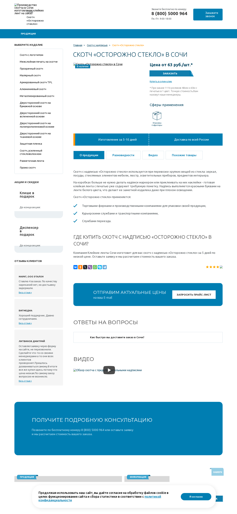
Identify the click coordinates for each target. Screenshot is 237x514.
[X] (85, 267)
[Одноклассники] (80, 267)
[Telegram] (105, 267)
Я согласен (196, 496)
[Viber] (90, 267)
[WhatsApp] (95, 267)
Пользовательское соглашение (199, 512)
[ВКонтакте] (75, 267)
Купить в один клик (161, 81)
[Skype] (100, 267)
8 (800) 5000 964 (169, 13)
